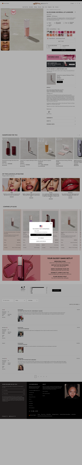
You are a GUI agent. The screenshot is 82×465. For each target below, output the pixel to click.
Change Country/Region (41, 241)
